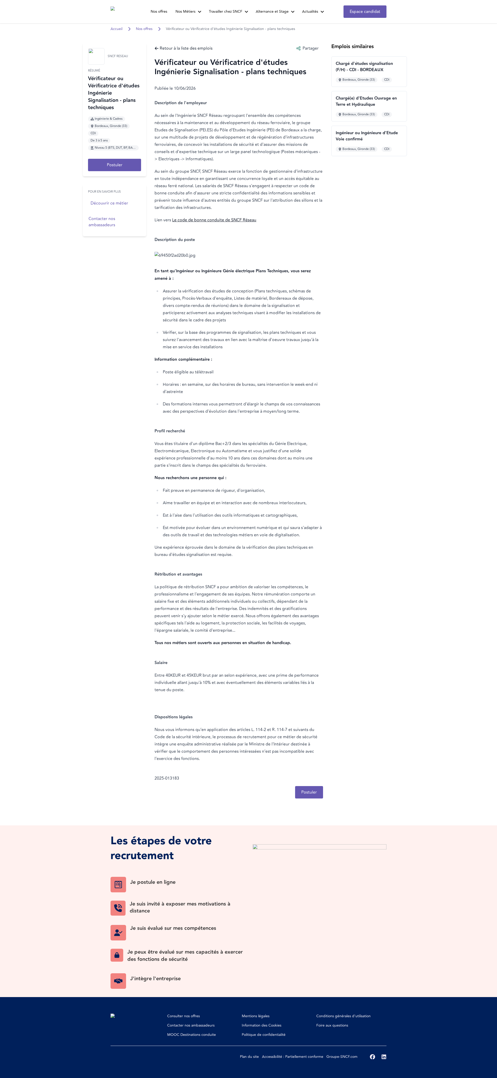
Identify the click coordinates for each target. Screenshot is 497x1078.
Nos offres (159, 11)
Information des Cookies (261, 1025)
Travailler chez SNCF (225, 11)
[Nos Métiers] (200, 12)
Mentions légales (255, 1016)
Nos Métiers (185, 11)
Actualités (310, 11)
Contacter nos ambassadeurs (191, 1025)
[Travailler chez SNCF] (246, 12)
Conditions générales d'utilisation (343, 1016)
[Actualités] (322, 12)
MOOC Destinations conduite (191, 1034)
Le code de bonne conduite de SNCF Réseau (214, 220)
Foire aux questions (332, 1025)
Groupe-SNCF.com (341, 1056)
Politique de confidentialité (264, 1034)
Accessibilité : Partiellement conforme (292, 1056)
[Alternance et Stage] (293, 12)
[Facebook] (372, 1056)
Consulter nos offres (183, 1016)
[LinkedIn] (383, 1056)
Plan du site (249, 1056)
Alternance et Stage (272, 11)
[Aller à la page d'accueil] (120, 11)
